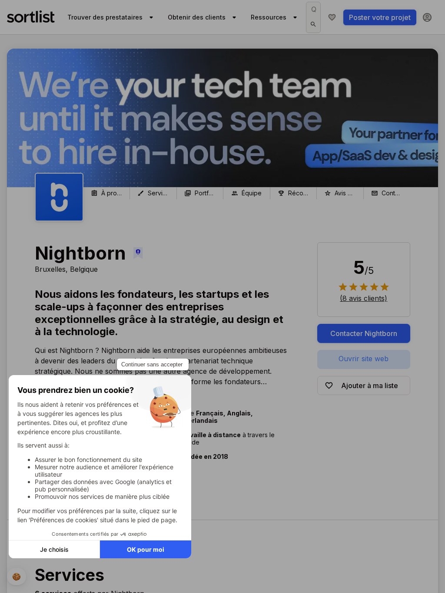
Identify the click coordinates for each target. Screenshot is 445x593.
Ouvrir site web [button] (364, 358)
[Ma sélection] (332, 17)
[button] (363, 298)
